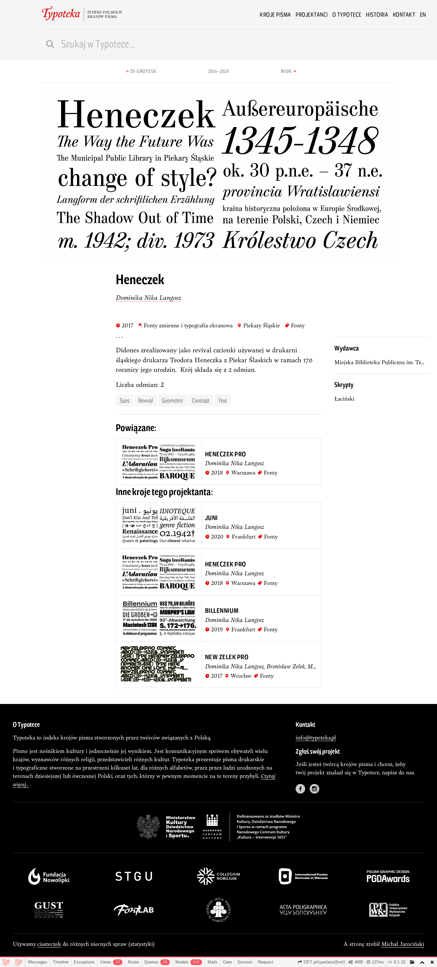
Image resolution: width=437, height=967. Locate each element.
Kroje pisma (275, 14)
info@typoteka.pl (316, 737)
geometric (172, 400)
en (423, 14)
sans (124, 400)
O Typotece (347, 14)
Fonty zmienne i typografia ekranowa (185, 325)
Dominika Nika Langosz (148, 297)
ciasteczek (49, 943)
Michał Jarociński (402, 943)
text (222, 400)
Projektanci (312, 14)
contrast (200, 400)
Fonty (295, 325)
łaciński (344, 398)
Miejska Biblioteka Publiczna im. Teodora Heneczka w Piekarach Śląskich (382, 362)
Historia (377, 14)
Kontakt (404, 14)
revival (145, 400)
